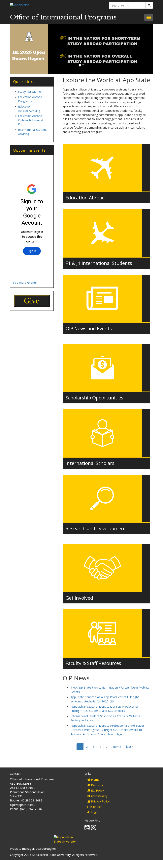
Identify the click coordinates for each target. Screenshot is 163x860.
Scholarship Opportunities (94, 397)
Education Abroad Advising (29, 108)
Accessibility (98, 796)
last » (130, 746)
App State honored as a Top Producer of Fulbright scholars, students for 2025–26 (105, 699)
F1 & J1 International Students (99, 263)
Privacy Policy (100, 801)
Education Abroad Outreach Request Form (30, 120)
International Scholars (90, 463)
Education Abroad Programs (30, 99)
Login (94, 812)
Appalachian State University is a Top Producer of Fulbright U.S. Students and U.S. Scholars (104, 708)
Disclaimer (97, 785)
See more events (25, 282)
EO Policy (97, 790)
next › (117, 746)
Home (95, 779)
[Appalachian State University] (44, 5)
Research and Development (96, 528)
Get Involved (79, 597)
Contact (96, 807)
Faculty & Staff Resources (93, 663)
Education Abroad (85, 197)
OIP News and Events (89, 328)
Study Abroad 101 (30, 91)
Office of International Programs (63, 17)
